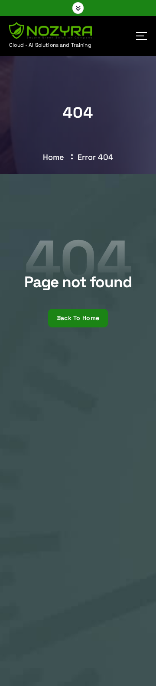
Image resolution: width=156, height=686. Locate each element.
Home (54, 157)
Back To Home (78, 318)
